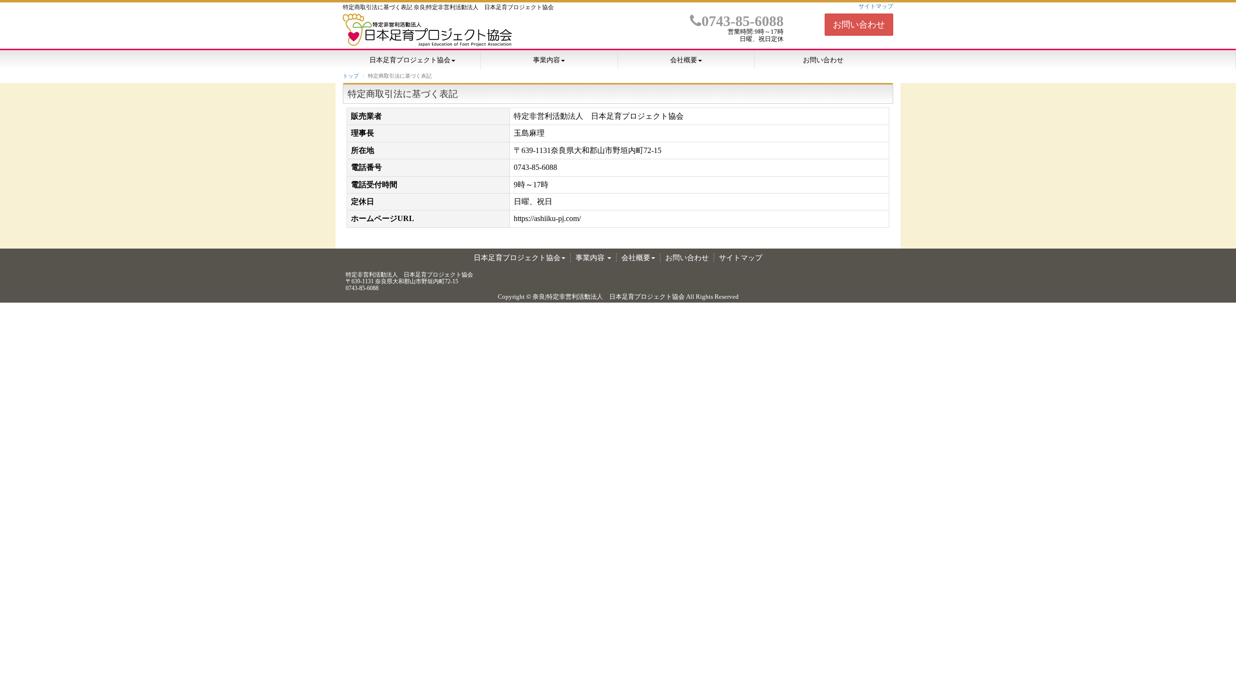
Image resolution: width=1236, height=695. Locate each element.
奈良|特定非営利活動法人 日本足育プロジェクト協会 (609, 296)
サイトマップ (875, 6)
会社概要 (683, 60)
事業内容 (546, 60)
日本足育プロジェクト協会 (409, 60)
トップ (351, 76)
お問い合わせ (859, 24)
